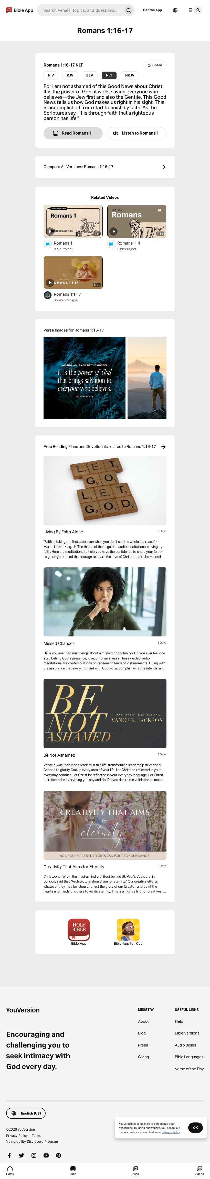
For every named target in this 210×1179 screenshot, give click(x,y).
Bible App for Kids (128, 943)
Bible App (78, 943)
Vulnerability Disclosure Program (32, 1141)
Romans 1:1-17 (72, 294)
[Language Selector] (175, 10)
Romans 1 (67, 243)
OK (195, 1128)
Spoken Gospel (66, 300)
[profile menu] (194, 10)
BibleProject (63, 249)
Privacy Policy (17, 1135)
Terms (36, 1135)
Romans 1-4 (133, 243)
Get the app (152, 10)
